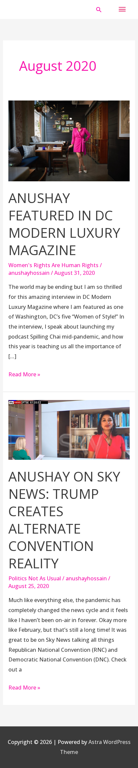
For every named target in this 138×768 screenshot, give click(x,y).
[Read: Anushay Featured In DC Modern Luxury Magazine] (69, 140)
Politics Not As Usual (34, 578)
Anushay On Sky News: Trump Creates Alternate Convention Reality (64, 519)
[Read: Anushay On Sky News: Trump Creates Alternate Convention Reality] (69, 429)
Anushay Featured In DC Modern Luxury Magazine (64, 224)
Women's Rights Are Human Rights (53, 265)
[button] (98, 9)
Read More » (24, 374)
